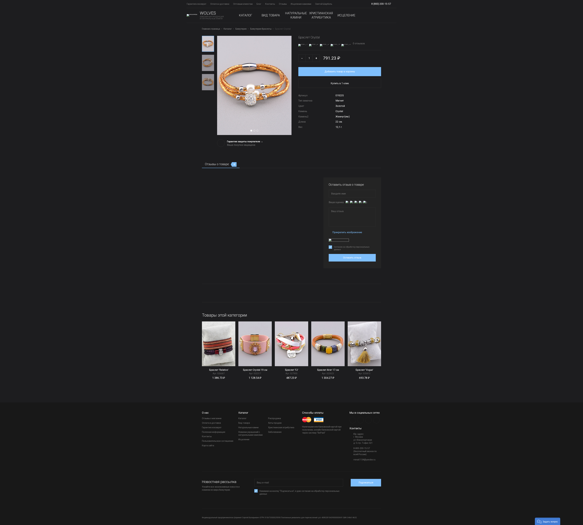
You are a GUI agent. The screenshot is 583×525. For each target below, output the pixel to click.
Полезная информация (213, 432)
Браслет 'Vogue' (364, 369)
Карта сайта (208, 445)
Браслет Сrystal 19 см (255, 369)
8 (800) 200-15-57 (381, 3)
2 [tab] (254, 131)
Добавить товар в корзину (340, 71)
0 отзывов (358, 43)
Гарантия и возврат (196, 4)
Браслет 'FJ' (291, 369)
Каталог (245, 15)
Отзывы (283, 4)
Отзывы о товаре (220, 164)
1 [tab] (251, 131)
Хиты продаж (275, 423)
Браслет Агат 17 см (328, 369)
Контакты (270, 4)
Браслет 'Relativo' (218, 369)
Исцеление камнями (301, 4)
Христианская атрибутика (321, 15)
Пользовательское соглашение (217, 441)
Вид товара (271, 15)
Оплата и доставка (219, 4)
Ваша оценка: (336, 202)
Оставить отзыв (352, 257)
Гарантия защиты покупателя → (245, 141)
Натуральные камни (296, 15)
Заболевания (274, 432)
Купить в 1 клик (340, 83)
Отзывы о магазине (212, 418)
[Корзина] (393, 15)
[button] (547, 521)
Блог (259, 4)
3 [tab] (257, 131)
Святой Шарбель (323, 4)
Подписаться (366, 482)
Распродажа (274, 418)
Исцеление (346, 15)
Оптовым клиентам (243, 4)
